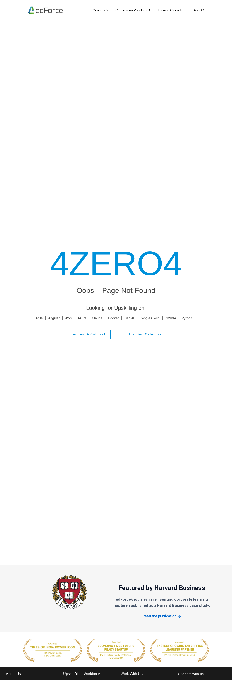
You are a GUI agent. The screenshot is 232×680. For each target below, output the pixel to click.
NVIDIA (170, 318)
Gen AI (129, 318)
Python (187, 318)
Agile (39, 318)
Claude (97, 318)
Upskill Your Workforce (81, 674)
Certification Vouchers (131, 10)
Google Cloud (150, 318)
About (197, 10)
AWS (68, 318)
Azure (82, 318)
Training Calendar (171, 10)
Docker (113, 318)
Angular (54, 318)
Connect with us (191, 674)
